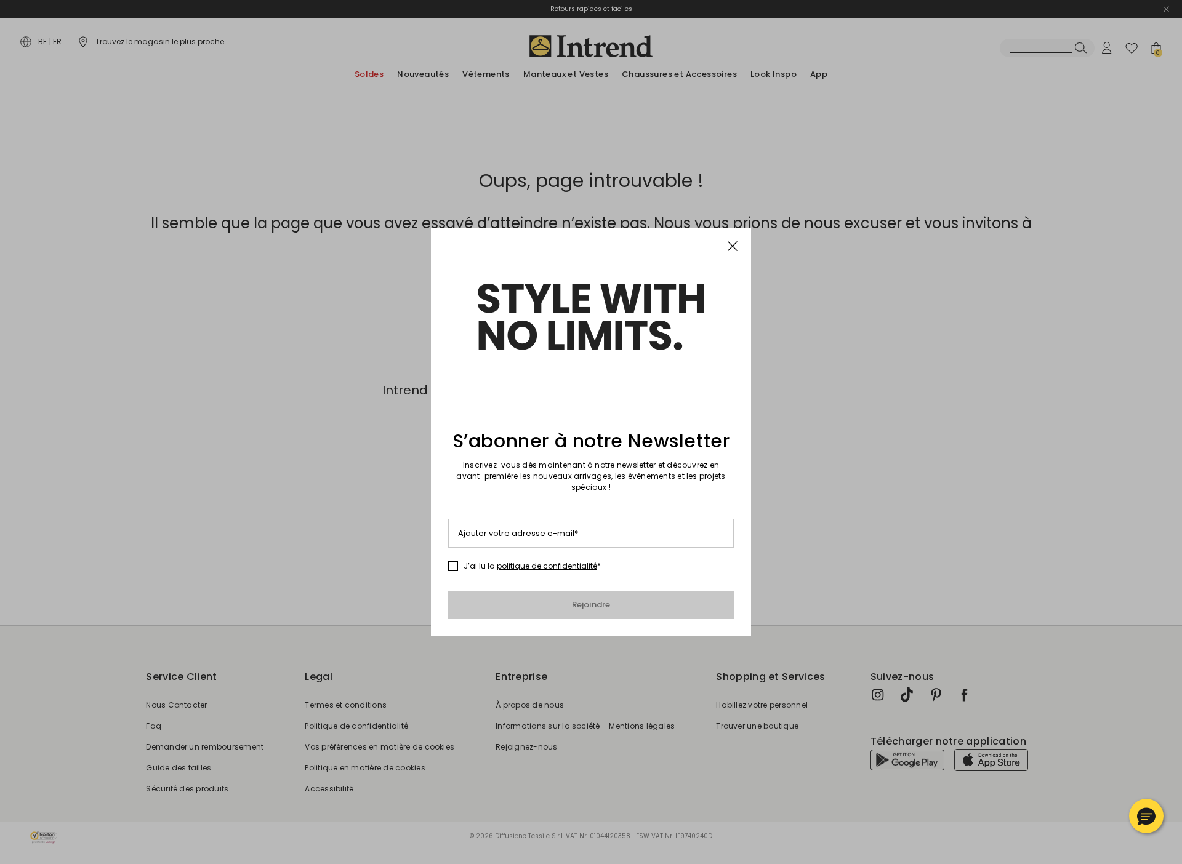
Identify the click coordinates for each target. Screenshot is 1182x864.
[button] (1146, 816)
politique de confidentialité (547, 566)
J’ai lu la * (532, 566)
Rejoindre (591, 604)
